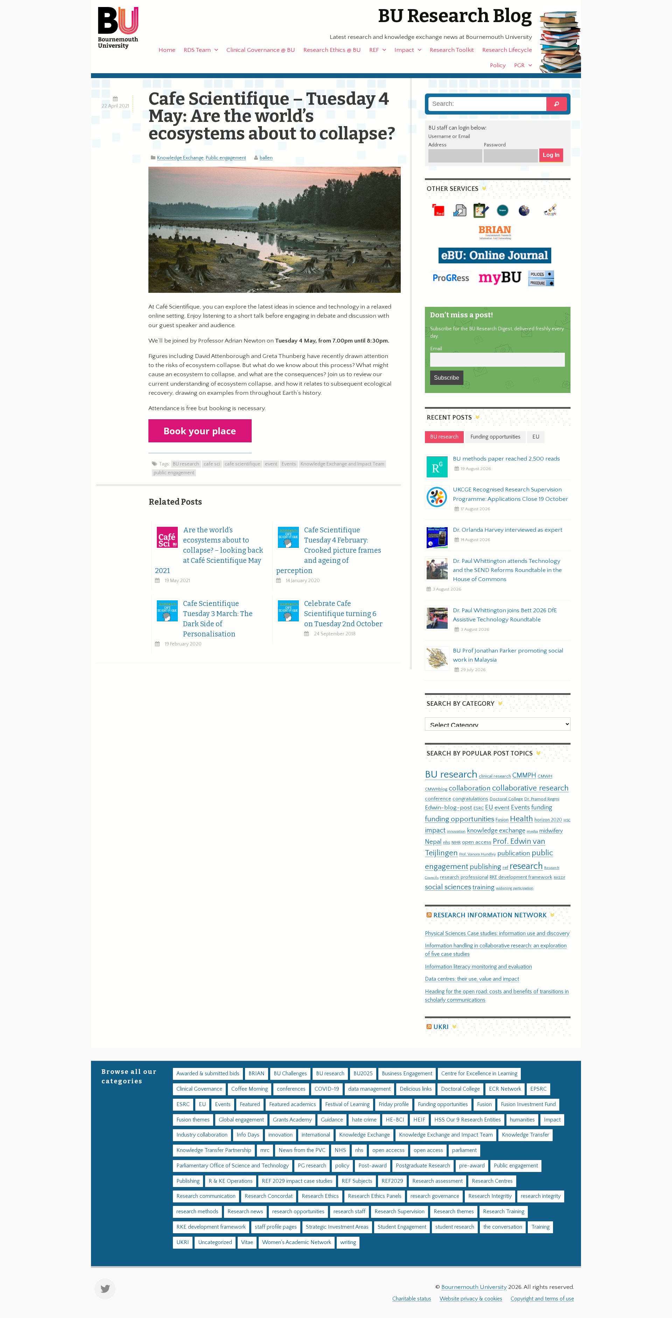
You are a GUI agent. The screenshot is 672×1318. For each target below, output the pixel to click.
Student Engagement (402, 1227)
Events (289, 464)
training (483, 887)
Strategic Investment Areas (337, 1227)
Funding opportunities (443, 1104)
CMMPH (524, 775)
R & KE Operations (231, 1181)
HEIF (419, 1120)
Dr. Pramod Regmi (541, 798)
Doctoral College (506, 798)
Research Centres (492, 1181)
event (271, 464)
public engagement (174, 473)
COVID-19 (327, 1089)
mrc (265, 1150)
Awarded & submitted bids (207, 1074)
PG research (312, 1166)
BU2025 (363, 1074)
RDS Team (197, 50)
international (316, 1135)
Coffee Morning (249, 1089)
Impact (404, 50)
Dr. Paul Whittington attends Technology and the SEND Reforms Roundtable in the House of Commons (507, 570)
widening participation (514, 888)
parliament (464, 1150)
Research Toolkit (452, 50)
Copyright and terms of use (542, 1299)
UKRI (441, 1027)
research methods (197, 1212)
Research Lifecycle (507, 50)
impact (435, 830)
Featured (250, 1104)
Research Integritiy (490, 1196)
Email (436, 349)
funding (541, 807)
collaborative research (530, 788)
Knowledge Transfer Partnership (213, 1150)
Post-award (372, 1166)
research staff (349, 1212)
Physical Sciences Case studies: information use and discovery (497, 934)
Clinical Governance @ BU (260, 50)
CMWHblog (436, 789)
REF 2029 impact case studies (297, 1181)
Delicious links (416, 1089)
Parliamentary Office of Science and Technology (232, 1166)
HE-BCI (395, 1120)
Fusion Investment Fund (528, 1104)
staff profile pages (276, 1227)
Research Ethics (320, 1196)
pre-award (472, 1166)
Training (540, 1227)
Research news (245, 1212)
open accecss (388, 1150)
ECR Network (505, 1089)
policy (342, 1166)
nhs (446, 842)
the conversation (502, 1227)
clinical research (495, 776)
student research (454, 1227)
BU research (186, 464)
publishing (485, 867)
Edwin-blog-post (448, 807)
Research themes (454, 1212)
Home (167, 50)
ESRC (479, 808)
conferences (291, 1089)
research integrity (541, 1196)
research (526, 866)
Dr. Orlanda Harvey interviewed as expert (507, 529)
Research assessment (437, 1181)
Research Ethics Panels (374, 1196)
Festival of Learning (347, 1104)
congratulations (470, 799)
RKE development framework (521, 877)
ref (505, 867)
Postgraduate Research (423, 1166)
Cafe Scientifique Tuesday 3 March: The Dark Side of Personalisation (218, 619)
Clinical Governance (199, 1089)
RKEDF (559, 877)
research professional (464, 877)
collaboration (470, 788)
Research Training (503, 1212)
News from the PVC (302, 1150)
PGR (519, 65)
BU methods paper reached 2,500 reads (506, 458)
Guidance (332, 1120)
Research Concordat (269, 1196)
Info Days (248, 1135)
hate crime (364, 1120)
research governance (435, 1196)
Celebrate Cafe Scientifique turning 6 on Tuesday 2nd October (343, 614)
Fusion (502, 820)
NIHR (456, 842)
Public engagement (226, 158)
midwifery (551, 831)
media (532, 831)
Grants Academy (292, 1120)
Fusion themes (193, 1120)
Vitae (247, 1242)
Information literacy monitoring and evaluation (478, 967)
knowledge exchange (496, 830)
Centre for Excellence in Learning (479, 1074)
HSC (567, 820)
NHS (340, 1150)
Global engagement (241, 1120)
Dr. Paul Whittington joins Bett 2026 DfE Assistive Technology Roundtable (505, 615)
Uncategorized (215, 1242)
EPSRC (538, 1089)
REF (374, 50)
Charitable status (411, 1299)
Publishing (188, 1181)
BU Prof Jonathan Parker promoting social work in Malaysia (508, 655)
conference (438, 799)
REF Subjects (357, 1181)
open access (476, 842)
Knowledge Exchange (180, 158)
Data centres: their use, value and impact (472, 979)
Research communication (206, 1196)
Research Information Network (490, 915)
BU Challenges (290, 1074)
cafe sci (212, 464)
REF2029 (392, 1181)
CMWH (545, 776)
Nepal (433, 842)
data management (369, 1089)
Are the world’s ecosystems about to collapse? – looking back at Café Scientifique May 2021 (209, 550)
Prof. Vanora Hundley (477, 854)
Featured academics (292, 1104)
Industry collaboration (201, 1135)
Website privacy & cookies (471, 1299)
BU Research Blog (455, 16)
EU (489, 807)
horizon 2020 (548, 820)
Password (495, 145)
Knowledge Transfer (525, 1135)
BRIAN (256, 1074)
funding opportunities (459, 819)
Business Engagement (407, 1074)
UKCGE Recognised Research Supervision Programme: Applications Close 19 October (510, 494)
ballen (266, 158)
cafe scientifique (242, 464)
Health (521, 818)
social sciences (448, 887)
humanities (522, 1120)
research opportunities (298, 1212)
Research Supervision (399, 1212)
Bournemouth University (124, 28)
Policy (498, 65)
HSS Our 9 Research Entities (467, 1120)
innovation (456, 831)
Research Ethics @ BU (332, 50)
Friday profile (394, 1104)
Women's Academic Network (296, 1242)
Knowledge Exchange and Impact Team (342, 464)
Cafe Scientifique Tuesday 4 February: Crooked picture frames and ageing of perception (328, 550)
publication (513, 853)
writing (348, 1242)
